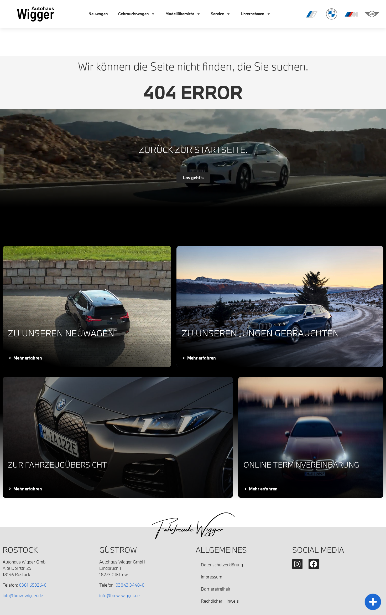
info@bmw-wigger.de (23, 595)
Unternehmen (252, 13)
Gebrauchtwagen (133, 13)
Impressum (211, 577)
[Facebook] (314, 564)
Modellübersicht (179, 13)
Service (217, 13)
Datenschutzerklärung (222, 564)
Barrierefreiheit (215, 589)
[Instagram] (297, 564)
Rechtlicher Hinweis (220, 601)
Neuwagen (98, 13)
